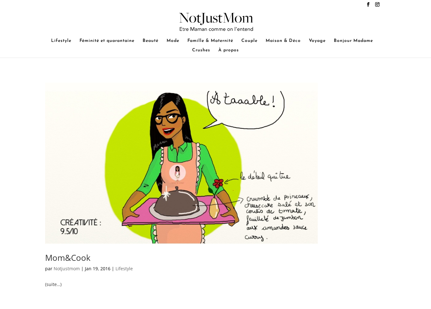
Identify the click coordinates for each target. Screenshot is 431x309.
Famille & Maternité (210, 41)
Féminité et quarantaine (107, 41)
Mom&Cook (68, 257)
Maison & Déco (283, 41)
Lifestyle (61, 41)
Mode (173, 41)
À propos (228, 50)
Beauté (150, 41)
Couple (249, 41)
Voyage (317, 41)
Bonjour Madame (353, 41)
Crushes (201, 50)
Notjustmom (67, 269)
